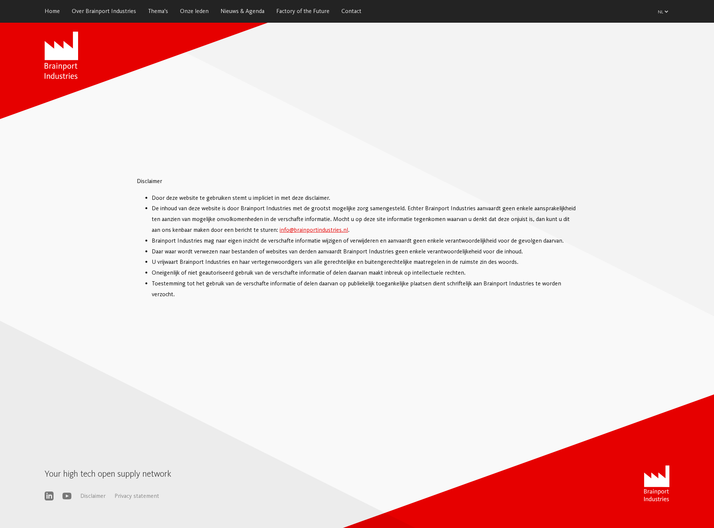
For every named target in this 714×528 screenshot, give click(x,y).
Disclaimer (93, 495)
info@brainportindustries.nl (314, 229)
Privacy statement (137, 495)
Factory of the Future (302, 11)
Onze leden (194, 11)
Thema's (158, 11)
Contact (351, 11)
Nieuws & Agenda (242, 11)
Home (52, 11)
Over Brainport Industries (104, 11)
